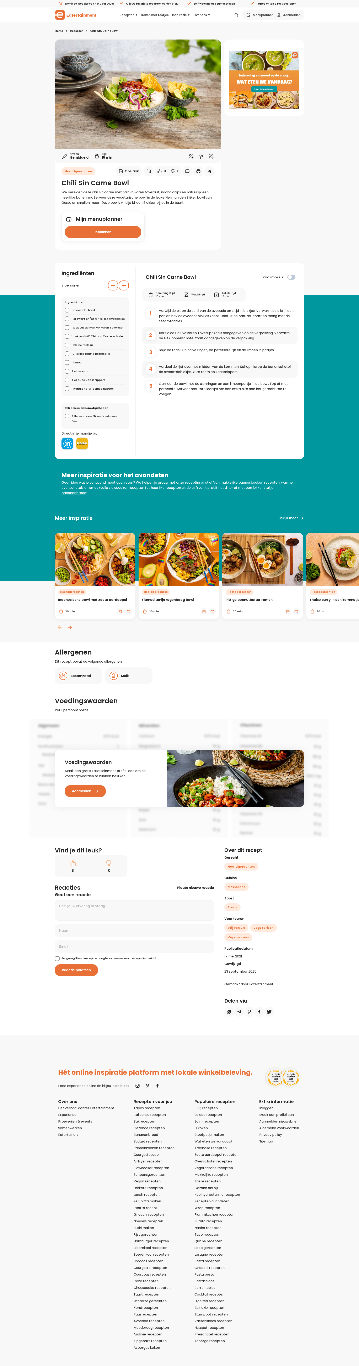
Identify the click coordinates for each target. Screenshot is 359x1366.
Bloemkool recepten (150, 1247)
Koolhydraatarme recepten (217, 1194)
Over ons (200, 15)
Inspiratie (179, 15)
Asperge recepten (209, 1341)
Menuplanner (263, 15)
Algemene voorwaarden (279, 1128)
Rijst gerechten (146, 1234)
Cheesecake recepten (152, 1287)
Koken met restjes (155, 15)
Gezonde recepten (149, 1128)
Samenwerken (70, 1128)
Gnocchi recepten (149, 1214)
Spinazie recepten (209, 1307)
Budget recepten (148, 1141)
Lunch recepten (147, 1194)
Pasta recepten (207, 1261)
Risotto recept (145, 1207)
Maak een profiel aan (276, 1114)
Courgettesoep (146, 1154)
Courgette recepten (150, 1267)
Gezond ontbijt (206, 1188)
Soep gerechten (207, 1247)
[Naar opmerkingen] (187, 171)
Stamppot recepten (211, 1314)
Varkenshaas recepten (213, 1321)
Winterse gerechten (150, 1301)
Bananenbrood (146, 1134)
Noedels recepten (148, 1221)
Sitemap (266, 1141)
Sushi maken (144, 1227)
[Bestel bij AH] (67, 443)
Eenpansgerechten (149, 1174)
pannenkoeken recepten (259, 482)
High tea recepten (209, 1301)
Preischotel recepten (211, 1334)
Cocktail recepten (209, 1294)
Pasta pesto (204, 1274)
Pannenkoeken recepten (154, 1148)
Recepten (127, 15)
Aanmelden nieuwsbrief (278, 1121)
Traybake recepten (210, 1148)
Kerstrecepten (146, 1307)
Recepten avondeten (211, 1201)
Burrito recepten (208, 1221)
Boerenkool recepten (151, 1254)
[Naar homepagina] (75, 14)
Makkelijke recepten (211, 1174)
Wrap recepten (207, 1207)
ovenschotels (72, 487)
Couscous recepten (150, 1274)
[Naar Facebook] (157, 1086)
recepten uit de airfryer (184, 487)
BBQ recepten (206, 1108)
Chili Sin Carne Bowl (104, 31)
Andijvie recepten (148, 1334)
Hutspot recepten (209, 1327)
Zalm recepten (206, 1121)
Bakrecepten (144, 1121)
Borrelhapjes (204, 1287)
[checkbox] (291, 277)
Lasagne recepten (209, 1254)
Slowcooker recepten (151, 1168)
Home (59, 31)
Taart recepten (146, 1294)
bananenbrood (73, 492)
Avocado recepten (149, 1321)
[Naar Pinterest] (147, 1086)
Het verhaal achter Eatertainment (86, 1108)
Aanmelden (292, 15)
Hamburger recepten (151, 1241)
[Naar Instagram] (138, 1086)
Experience (67, 1114)
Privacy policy (270, 1134)
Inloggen (266, 1108)
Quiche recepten (208, 1241)
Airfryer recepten (148, 1161)
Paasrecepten (145, 1314)
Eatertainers (68, 1134)
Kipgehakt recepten (150, 1341)
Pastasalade (204, 1281)
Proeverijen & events (75, 1121)
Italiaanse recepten (150, 1114)
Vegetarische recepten (213, 1168)
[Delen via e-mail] (209, 171)
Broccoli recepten (148, 1261)
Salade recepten (208, 1114)
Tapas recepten (147, 1108)
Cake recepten (146, 1281)
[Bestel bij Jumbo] (82, 443)
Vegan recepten (147, 1181)
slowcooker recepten (126, 487)
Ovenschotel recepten (213, 1161)
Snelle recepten (207, 1181)
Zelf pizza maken (147, 1201)
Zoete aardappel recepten (216, 1154)
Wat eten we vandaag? (213, 1141)
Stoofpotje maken (209, 1134)
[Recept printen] (198, 171)
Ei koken (201, 1128)
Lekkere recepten (148, 1188)
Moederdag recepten (151, 1327)
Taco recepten (206, 1234)
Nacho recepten (207, 1227)
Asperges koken (147, 1347)
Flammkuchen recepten (214, 1214)
